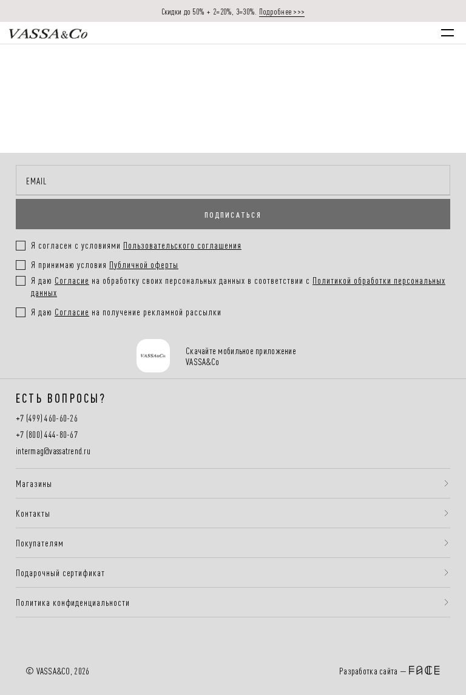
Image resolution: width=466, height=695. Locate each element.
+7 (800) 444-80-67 (47, 434)
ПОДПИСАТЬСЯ (233, 214)
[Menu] (447, 32)
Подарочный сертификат (60, 572)
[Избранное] (368, 32)
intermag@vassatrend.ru (53, 451)
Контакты (33, 513)
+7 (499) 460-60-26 (47, 418)
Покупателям (40, 543)
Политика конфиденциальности (73, 602)
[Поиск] (343, 33)
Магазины (34, 483)
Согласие (72, 280)
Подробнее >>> (282, 10)
